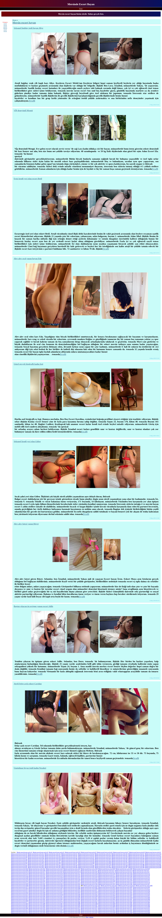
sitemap (91, 917)
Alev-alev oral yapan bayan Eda (27, 258)
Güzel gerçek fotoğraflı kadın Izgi (28, 364)
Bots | (87, 917)
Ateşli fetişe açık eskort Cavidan (28, 684)
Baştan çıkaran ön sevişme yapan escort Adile (33, 606)
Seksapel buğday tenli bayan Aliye (28, 28)
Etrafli (32, 101)
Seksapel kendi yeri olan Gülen (27, 441)
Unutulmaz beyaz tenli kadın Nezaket (30, 768)
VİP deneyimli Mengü (23, 110)
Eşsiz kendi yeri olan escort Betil (28, 179)
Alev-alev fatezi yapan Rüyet (26, 524)
